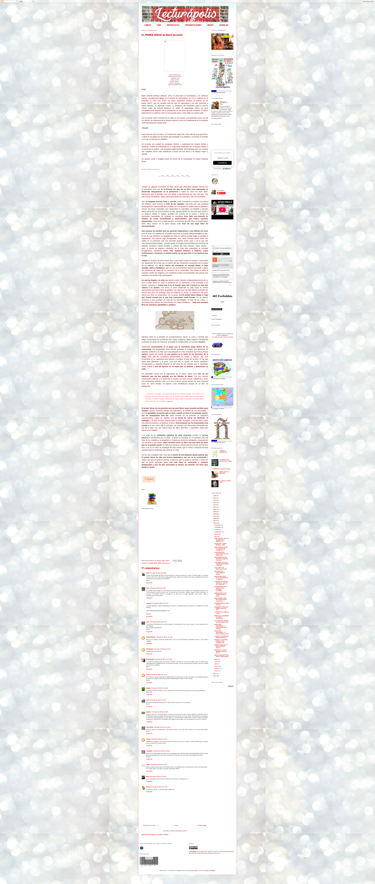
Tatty (148, 674)
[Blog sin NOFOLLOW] (217, 347)
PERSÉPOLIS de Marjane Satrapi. (221, 469)
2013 (214, 673)
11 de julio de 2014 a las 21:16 (159, 739)
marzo (217, 666)
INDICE (210, 25)
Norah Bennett (150, 659)
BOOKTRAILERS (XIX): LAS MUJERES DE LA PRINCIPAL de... (221, 540)
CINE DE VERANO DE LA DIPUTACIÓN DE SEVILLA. (220, 646)
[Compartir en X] (177, 561)
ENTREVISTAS (173, 25)
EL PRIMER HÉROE (152, 563)
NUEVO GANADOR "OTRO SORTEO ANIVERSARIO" (221, 655)
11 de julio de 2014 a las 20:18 (160, 712)
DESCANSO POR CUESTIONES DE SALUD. (219, 573)
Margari (148, 688)
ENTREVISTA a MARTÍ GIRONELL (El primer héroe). (220, 651)
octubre (217, 529)
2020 (214, 509)
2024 (214, 500)
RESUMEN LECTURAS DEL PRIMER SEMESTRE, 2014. (221, 608)
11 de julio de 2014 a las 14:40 (162, 649)
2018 (214, 514)
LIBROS (147, 25)
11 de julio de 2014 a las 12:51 (160, 603)
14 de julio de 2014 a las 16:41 (157, 776)
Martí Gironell (166, 563)
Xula (147, 588)
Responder (149, 582)
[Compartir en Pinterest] (181, 561)
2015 (214, 520)
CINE (159, 25)
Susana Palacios (150, 637)
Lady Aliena (149, 727)
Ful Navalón (149, 649)
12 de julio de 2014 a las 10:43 (161, 751)
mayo (216, 661)
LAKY (147, 622)
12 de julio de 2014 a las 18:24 (158, 764)
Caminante (149, 751)
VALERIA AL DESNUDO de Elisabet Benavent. (221, 636)
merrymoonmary (193, 870)
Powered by (218, 168)
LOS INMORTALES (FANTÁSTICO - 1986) (225, 460)
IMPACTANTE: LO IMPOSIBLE (224, 472)
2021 (214, 507)
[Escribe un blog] (175, 561)
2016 (214, 518)
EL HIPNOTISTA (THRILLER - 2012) (221, 612)
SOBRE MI (223, 25)
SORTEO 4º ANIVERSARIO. (223, 451)
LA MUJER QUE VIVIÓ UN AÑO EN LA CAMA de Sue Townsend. (221, 583)
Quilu (147, 573)
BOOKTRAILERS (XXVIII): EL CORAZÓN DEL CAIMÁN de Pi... (221, 548)
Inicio (176, 825)
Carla (147, 700)
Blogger (213, 870)
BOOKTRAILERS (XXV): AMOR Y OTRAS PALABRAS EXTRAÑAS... (220, 588)
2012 (214, 676)
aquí (191, 241)
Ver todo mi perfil (216, 118)
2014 (214, 523)
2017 (214, 516)
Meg (147, 776)
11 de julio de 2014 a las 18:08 (159, 688)
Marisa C (148, 712)
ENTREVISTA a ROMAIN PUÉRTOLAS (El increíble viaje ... (220, 641)
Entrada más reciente (149, 825)
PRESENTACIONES (193, 25)
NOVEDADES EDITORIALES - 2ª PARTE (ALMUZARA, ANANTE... (220, 626)
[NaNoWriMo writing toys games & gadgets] (222, 91)
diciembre (218, 525)
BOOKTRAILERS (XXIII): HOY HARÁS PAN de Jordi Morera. (220, 599)
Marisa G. (224, 102)
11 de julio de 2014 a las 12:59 (158, 622)
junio (216, 659)
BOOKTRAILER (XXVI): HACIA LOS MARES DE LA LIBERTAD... (221, 578)
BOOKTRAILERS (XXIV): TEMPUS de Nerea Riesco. (220, 594)
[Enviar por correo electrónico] (174, 561)
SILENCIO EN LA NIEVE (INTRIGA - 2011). (220, 544)
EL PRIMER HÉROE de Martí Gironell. (221, 604)
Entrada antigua (202, 825)
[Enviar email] (214, 181)
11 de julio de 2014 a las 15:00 (163, 659)
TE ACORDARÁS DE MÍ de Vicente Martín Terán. (221, 621)
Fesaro (148, 787)
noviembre (218, 527)
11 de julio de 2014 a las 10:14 (158, 573)
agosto (217, 534)
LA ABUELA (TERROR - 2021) (225, 481)
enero (216, 671)
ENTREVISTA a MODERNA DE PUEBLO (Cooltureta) (221, 617)
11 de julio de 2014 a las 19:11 (158, 700)
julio (216, 536)
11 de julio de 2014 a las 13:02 (164, 637)
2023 (214, 502)
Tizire (148, 764)
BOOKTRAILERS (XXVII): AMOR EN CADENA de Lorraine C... (221, 559)
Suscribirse (222, 163)
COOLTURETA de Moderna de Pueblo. (220, 568)
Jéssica (148, 739)
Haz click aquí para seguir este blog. (222, 337)
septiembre (218, 532)
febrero (217, 668)
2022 (214, 504)
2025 (214, 498)
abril (216, 664)
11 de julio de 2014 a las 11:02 (157, 588)
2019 (214, 511)
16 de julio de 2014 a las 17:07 (159, 787)
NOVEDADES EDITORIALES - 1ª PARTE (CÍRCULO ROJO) (221, 632)
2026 (214, 495)
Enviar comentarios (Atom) (179, 831)
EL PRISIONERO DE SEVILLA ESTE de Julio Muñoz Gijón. (221, 554)
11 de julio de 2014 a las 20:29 (162, 727)
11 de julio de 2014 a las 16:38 (158, 674)
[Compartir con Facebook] (179, 561)
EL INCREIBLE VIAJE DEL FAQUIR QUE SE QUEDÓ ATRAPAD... (221, 564)
